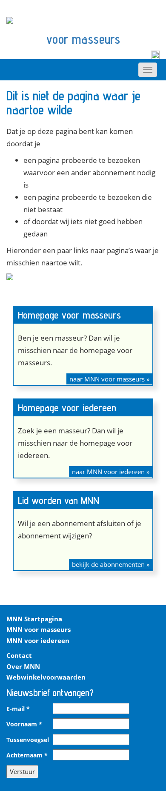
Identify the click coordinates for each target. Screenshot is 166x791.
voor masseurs (83, 39)
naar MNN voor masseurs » (109, 379)
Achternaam (27, 755)
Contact (19, 655)
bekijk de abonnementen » (110, 564)
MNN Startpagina (34, 619)
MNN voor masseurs (38, 629)
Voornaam (24, 724)
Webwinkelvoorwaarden (46, 677)
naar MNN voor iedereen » (110, 471)
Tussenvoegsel (27, 740)
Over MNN (23, 666)
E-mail (18, 709)
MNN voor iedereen (37, 640)
